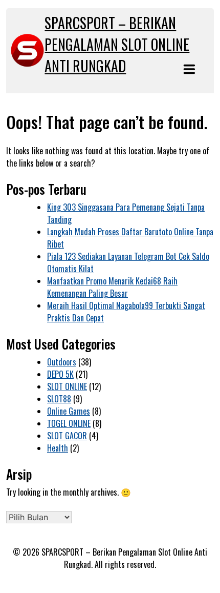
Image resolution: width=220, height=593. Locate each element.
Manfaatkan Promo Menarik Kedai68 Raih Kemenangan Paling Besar (112, 287)
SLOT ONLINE (67, 386)
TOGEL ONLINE (69, 423)
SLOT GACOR (67, 436)
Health (57, 448)
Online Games (68, 411)
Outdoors (61, 362)
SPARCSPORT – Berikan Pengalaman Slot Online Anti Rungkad (117, 44)
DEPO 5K (60, 374)
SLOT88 (59, 399)
